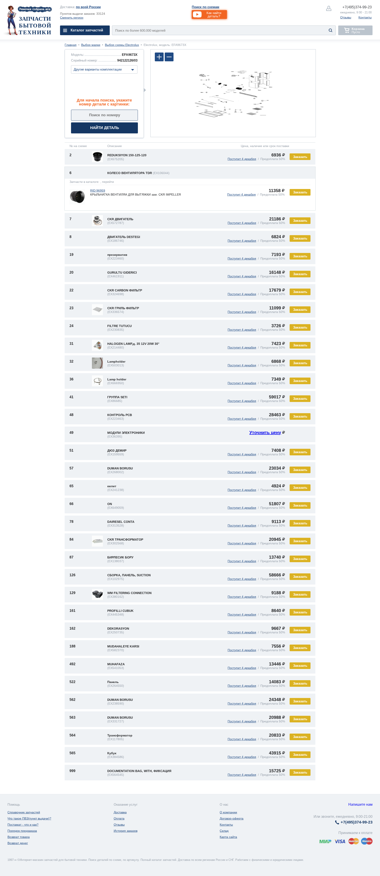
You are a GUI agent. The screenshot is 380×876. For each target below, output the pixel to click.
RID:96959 (97, 190)
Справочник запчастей (23, 812)
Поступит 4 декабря (242, 159)
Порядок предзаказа (22, 830)
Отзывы (345, 17)
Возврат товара (18, 837)
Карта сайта (228, 837)
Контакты (365, 17)
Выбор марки (90, 45)
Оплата (119, 818)
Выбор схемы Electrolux (122, 45)
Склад (224, 830)
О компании (228, 812)
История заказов (125, 830)
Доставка (120, 812)
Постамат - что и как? (22, 824)
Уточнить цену (265, 432)
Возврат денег (17, 843)
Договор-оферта (231, 818)
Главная (71, 45)
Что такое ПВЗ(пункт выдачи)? (29, 818)
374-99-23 (357, 7)
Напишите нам (360, 804)
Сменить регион (71, 17)
